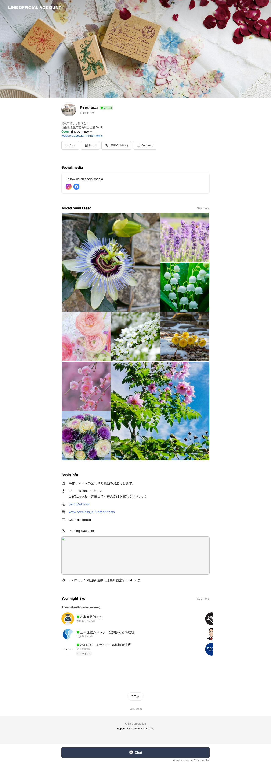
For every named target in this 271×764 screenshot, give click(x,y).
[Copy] (138, 580)
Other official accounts (140, 728)
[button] (90, 145)
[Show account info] (106, 108)
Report (121, 728)
